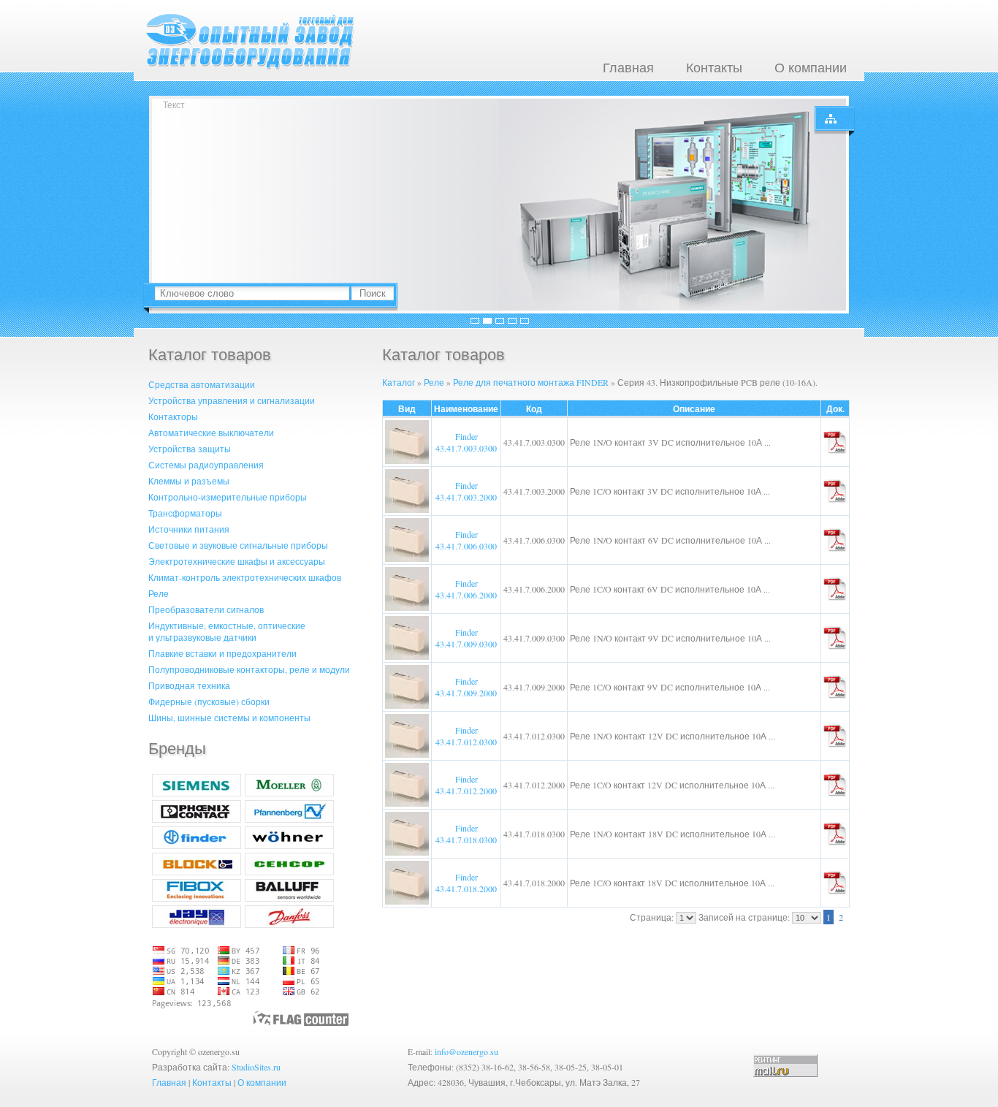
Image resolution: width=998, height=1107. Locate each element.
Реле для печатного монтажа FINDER (531, 382)
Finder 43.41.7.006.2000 (466, 589)
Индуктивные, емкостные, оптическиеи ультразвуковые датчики (226, 631)
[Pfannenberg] (289, 819)
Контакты (714, 67)
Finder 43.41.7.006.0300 (466, 540)
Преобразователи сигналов (206, 609)
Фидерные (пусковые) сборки (209, 701)
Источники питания (188, 529)
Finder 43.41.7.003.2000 (466, 491)
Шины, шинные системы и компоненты (229, 717)
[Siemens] (196, 793)
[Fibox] (196, 898)
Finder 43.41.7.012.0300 (466, 735)
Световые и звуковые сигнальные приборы (238, 545)
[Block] (196, 872)
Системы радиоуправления (206, 465)
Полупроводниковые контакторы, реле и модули (249, 669)
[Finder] (196, 845)
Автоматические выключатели (211, 432)
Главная (628, 67)
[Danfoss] (289, 924)
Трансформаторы (185, 513)
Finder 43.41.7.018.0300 (466, 833)
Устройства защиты (189, 448)
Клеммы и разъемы (188, 481)
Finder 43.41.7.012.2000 (466, 784)
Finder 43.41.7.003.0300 (466, 442)
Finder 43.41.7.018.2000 (466, 882)
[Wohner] (289, 845)
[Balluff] (289, 898)
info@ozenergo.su (466, 1051)
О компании (810, 67)
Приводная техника (189, 685)
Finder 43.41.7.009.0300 (466, 638)
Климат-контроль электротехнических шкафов (244, 577)
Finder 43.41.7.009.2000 (466, 687)
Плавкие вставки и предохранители (222, 653)
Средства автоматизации (201, 384)
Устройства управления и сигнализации (231, 400)
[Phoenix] (196, 819)
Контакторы (173, 416)
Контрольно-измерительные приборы (227, 497)
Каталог (398, 382)
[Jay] (196, 924)
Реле (158, 593)
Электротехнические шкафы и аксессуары (236, 561)
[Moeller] (289, 793)
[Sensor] (289, 872)
